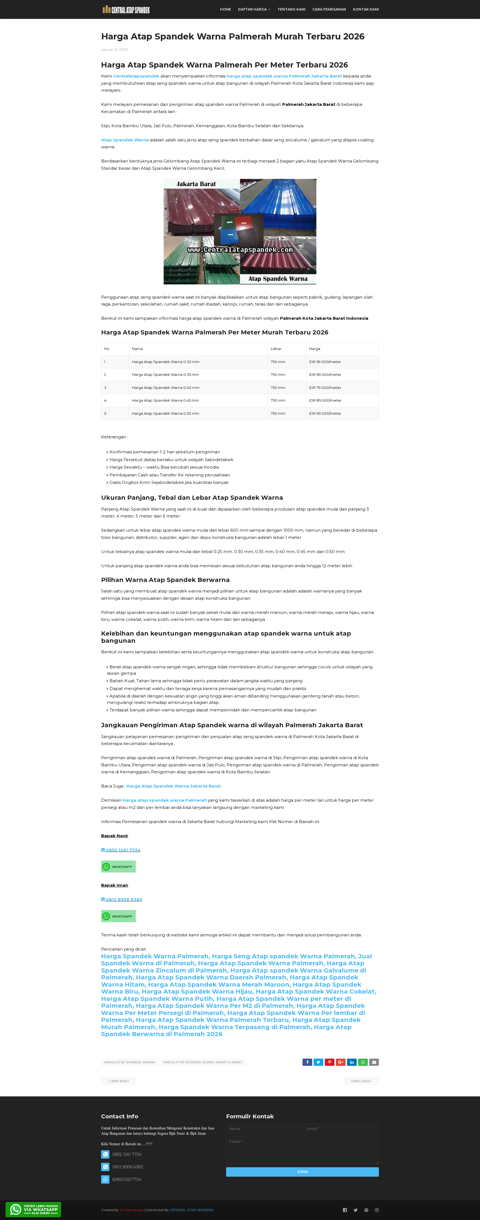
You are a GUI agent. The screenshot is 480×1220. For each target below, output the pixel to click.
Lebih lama (360, 1081)
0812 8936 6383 (123, 899)
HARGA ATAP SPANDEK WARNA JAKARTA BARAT (203, 1062)
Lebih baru (119, 1081)
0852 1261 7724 (123, 849)
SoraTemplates (131, 1210)
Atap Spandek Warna (125, 139)
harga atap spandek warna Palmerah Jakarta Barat (284, 76)
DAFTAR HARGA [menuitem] (252, 9)
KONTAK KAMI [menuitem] (366, 9)
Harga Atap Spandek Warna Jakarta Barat (173, 786)
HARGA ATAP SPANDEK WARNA (129, 1062)
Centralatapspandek (136, 76)
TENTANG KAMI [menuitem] (292, 9)
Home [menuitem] (225, 9)
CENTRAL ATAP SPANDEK (192, 1210)
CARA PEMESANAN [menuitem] (329, 9)
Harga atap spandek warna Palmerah (164, 800)
